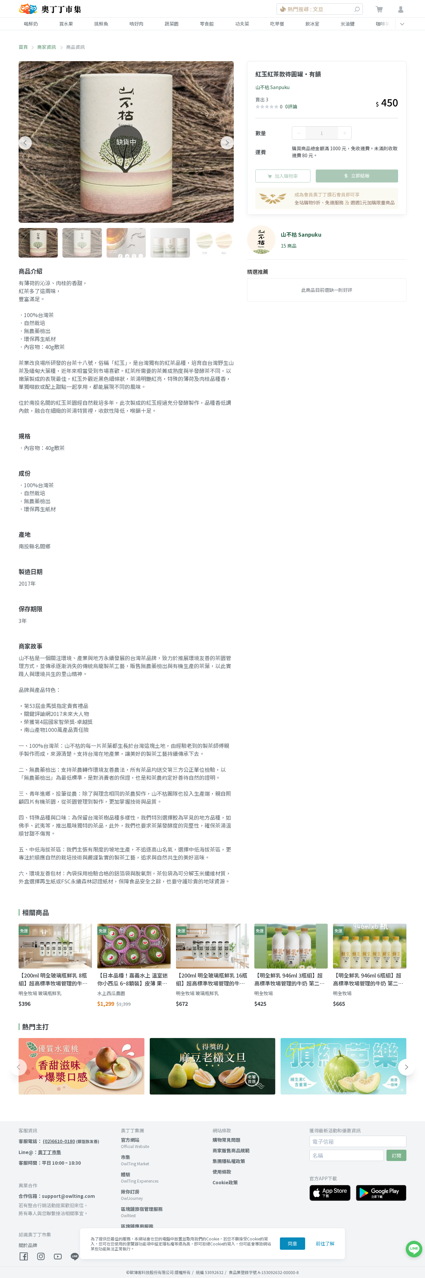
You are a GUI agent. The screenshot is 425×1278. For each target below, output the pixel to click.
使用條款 (221, 1171)
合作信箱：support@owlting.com (57, 1196)
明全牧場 (263, 993)
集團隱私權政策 (228, 1161)
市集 (125, 1157)
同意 (292, 1243)
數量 (260, 133)
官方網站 (130, 1139)
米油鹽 (348, 23)
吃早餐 (277, 23)
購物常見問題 (226, 1139)
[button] (25, 143)
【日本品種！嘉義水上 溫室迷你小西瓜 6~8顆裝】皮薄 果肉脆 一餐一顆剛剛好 (132, 979)
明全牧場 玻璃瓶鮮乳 (40, 993)
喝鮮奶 (31, 23)
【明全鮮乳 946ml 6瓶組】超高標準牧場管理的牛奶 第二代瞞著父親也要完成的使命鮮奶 (368, 979)
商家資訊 (47, 47)
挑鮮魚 (101, 23)
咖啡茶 (383, 23)
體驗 (125, 1174)
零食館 (207, 23)
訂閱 (396, 1155)
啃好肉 (136, 23)
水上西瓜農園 (111, 993)
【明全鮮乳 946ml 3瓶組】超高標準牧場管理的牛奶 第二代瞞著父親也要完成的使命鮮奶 (289, 979)
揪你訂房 (130, 1191)
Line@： (40, 1152)
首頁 (23, 47)
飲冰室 (312, 23)
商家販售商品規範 (231, 1150)
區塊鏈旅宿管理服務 (142, 1209)
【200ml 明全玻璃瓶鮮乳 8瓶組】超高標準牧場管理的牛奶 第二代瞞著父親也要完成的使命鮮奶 (53, 979)
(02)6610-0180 (59, 1141)
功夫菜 (242, 23)
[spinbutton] (322, 133)
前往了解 (325, 1243)
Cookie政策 (225, 1182)
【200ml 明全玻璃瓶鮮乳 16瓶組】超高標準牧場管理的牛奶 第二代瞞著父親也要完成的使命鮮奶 (211, 979)
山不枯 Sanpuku (272, 87)
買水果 (66, 23)
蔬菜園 (172, 23)
